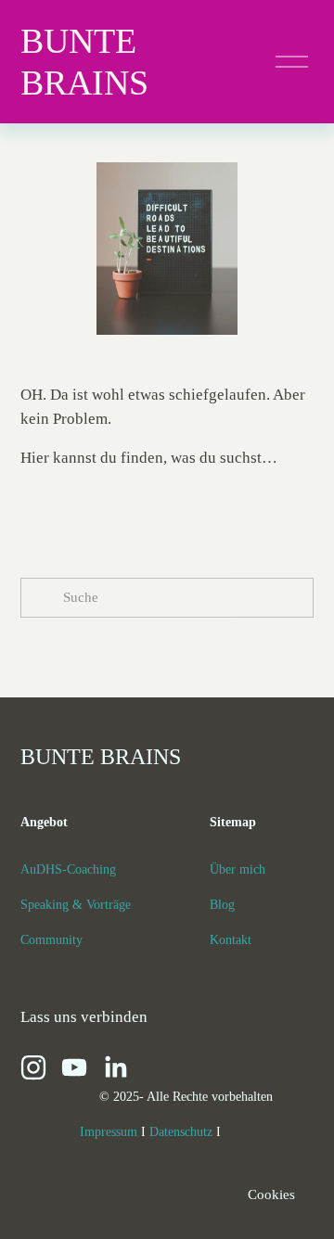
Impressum (108, 1131)
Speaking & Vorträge (75, 904)
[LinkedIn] (115, 1067)
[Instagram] (33, 1067)
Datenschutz (180, 1131)
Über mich (237, 869)
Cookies (271, 1194)
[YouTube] (74, 1067)
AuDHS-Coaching (68, 869)
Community (51, 939)
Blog (222, 904)
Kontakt (230, 939)
